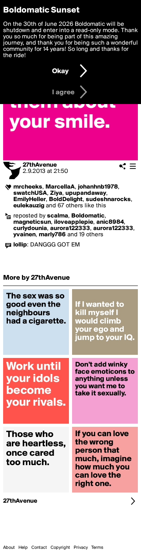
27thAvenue (40, 165)
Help (23, 547)
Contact (39, 547)
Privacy (81, 547)
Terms (97, 547)
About (9, 547)
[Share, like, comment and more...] (36, 355)
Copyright (60, 547)
